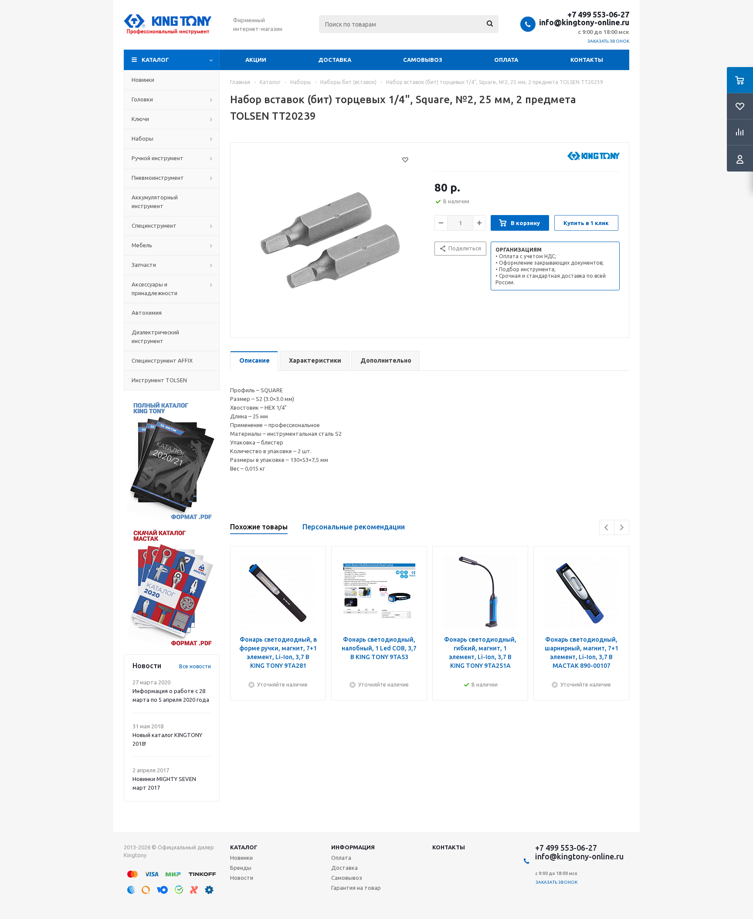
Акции (255, 60)
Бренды (240, 868)
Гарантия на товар (356, 888)
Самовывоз (422, 60)
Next (621, 527)
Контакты (586, 60)
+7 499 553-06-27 (598, 14)
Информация (353, 847)
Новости (241, 878)
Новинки (241, 858)
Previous (607, 527)
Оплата (506, 60)
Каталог (155, 60)
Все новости (195, 666)
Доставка (334, 60)
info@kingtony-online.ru (584, 22)
